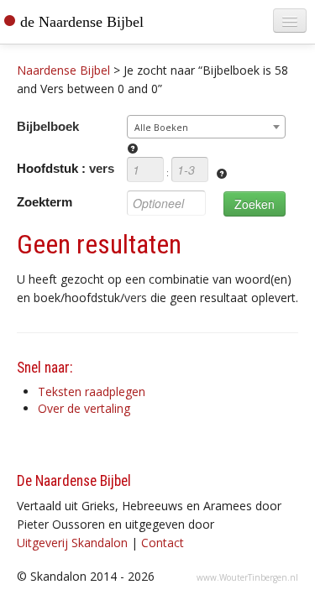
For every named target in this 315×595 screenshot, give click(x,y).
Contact (162, 543)
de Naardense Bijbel (82, 21)
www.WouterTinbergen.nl (247, 577)
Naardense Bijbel (63, 70)
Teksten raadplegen (91, 391)
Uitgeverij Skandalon (72, 543)
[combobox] (206, 126)
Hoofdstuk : (65, 168)
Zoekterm (44, 202)
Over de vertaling (84, 408)
